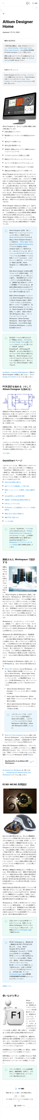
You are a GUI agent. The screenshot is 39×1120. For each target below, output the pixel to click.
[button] (20, 762)
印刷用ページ (21, 1105)
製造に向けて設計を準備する (14, 513)
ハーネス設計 (9, 521)
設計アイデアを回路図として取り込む (17, 486)
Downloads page (15, 974)
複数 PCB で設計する (12, 517)
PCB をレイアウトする (12, 503)
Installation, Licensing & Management (15, 372)
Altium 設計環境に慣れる (13, 482)
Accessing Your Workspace (12, 770)
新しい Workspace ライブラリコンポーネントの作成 (20, 542)
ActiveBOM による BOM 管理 (14, 496)
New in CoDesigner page (23, 930)
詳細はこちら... (8, 986)
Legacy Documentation (24, 81)
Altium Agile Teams (25, 48)
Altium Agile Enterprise (11, 50)
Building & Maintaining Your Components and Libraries (20, 533)
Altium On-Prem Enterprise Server (16, 735)
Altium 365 (8, 669)
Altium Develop (13, 48)
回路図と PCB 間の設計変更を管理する (17, 500)
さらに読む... (7, 453)
